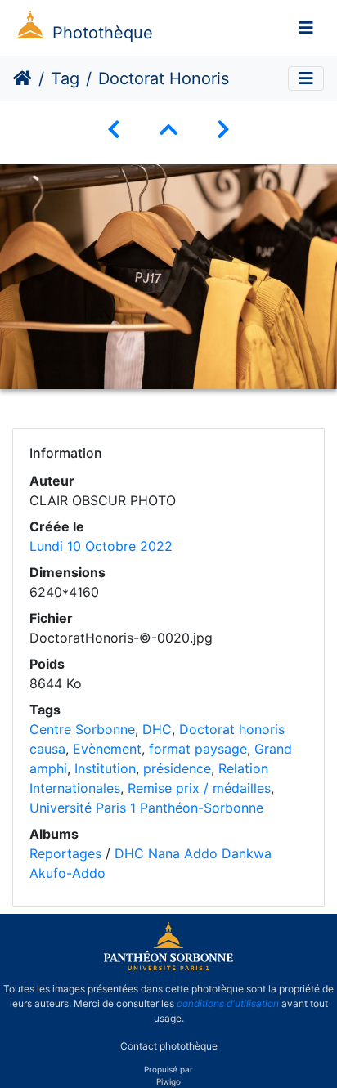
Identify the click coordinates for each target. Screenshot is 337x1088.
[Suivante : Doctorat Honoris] (223, 129)
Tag (65, 78)
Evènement (107, 749)
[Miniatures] (168, 129)
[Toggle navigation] (306, 28)
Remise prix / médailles (199, 788)
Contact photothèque (169, 1046)
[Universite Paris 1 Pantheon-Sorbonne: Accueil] (168, 967)
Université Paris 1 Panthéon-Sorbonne (146, 807)
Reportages (65, 853)
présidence (177, 768)
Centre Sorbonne (82, 729)
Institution (105, 768)
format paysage (198, 749)
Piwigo (168, 1081)
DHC (157, 729)
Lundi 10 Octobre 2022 (101, 546)
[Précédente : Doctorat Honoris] (114, 129)
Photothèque (102, 33)
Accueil (22, 78)
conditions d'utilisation (228, 1003)
